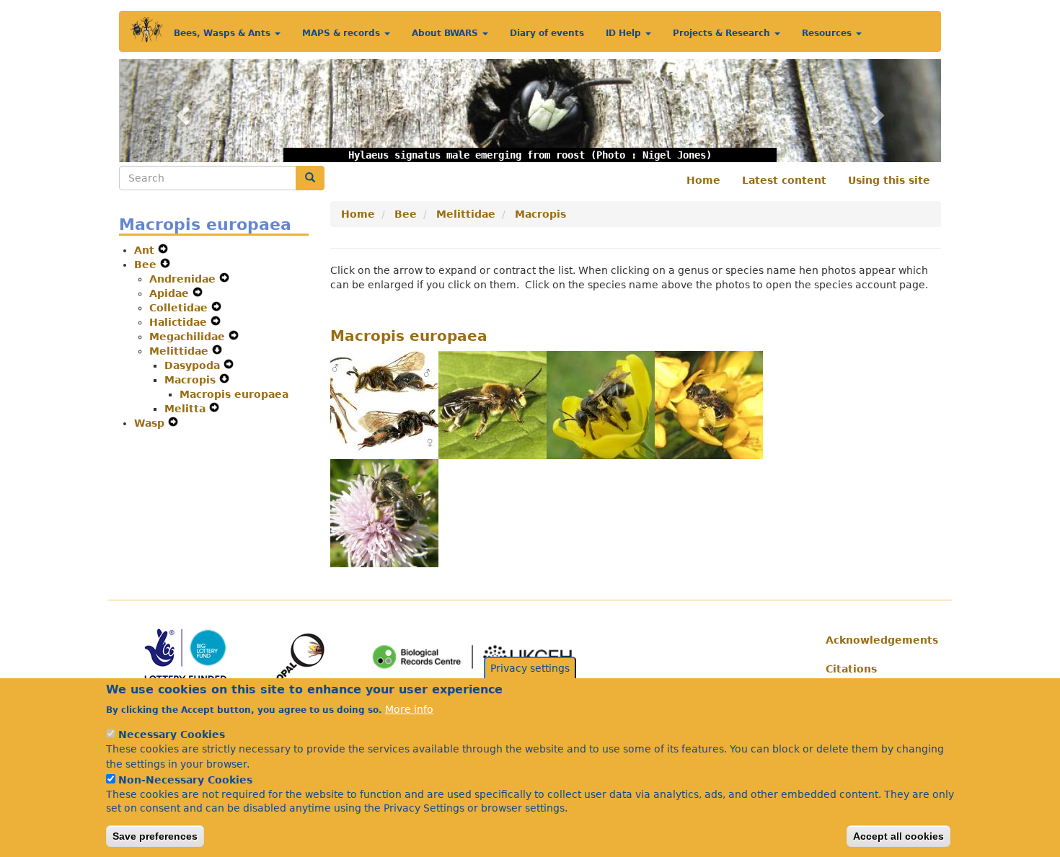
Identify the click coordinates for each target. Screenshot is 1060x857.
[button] (180, 110)
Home (703, 180)
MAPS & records (342, 33)
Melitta (186, 408)
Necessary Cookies (171, 734)
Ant (146, 250)
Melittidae (180, 351)
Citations (851, 669)
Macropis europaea (234, 394)
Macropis (191, 380)
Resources (828, 33)
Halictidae (180, 322)
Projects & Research (723, 33)
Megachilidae (189, 336)
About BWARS (446, 33)
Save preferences (155, 836)
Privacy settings (530, 668)
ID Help (625, 33)
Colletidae (180, 308)
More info (409, 708)
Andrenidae (184, 279)
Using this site (889, 180)
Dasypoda (194, 365)
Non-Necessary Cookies (185, 779)
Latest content (784, 180)
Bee (147, 264)
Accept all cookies (898, 836)
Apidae (171, 293)
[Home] (147, 30)
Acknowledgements (878, 640)
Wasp (151, 423)
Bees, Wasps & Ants (223, 33)
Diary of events (547, 33)
